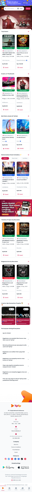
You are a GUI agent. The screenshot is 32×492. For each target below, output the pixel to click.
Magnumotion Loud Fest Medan (22, 283)
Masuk (28, 8)
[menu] (2, 8)
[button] (5, 158)
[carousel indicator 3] (3, 26)
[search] (5, 8)
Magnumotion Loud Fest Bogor (7, 283)
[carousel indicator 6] (6, 26)
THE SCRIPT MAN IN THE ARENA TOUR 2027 (8, 53)
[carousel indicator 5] (5, 26)
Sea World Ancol (21, 137)
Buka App (25, 3)
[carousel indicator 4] (4, 26)
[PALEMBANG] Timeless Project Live (8, 241)
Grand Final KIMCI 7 (22, 180)
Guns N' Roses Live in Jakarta (22, 53)
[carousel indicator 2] (2, 26)
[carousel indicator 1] (1, 26)
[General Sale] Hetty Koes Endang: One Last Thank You (23, 96)
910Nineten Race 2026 (8, 95)
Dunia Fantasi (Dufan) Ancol (8, 138)
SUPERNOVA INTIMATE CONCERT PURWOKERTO (8, 180)
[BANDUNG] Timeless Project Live (22, 241)
